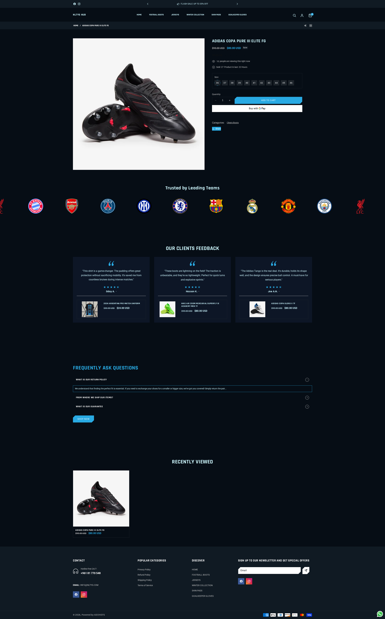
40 (247, 83)
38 (232, 83)
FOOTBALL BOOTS (201, 575)
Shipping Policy (145, 580)
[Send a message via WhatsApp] (379, 613)
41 (254, 83)
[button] (237, 4)
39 (239, 83)
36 (217, 83)
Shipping (217, 55)
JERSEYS (196, 580)
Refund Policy (144, 575)
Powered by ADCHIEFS (93, 615)
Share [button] (218, 128)
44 (276, 83)
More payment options (257, 116)
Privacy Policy (144, 569)
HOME (195, 569)
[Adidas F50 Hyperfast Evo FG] (305, 25)
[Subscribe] (306, 570)
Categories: (218, 122)
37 (224, 83)
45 (283, 83)
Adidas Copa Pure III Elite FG (89, 530)
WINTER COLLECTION (202, 585)
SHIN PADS (197, 591)
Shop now (83, 419)
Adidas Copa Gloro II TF (283, 303)
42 (261, 83)
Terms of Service (145, 585)
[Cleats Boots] (311, 25)
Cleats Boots (233, 122)
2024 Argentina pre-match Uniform (122, 303)
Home (75, 25)
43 (269, 83)
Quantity (216, 94)
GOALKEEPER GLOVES (203, 596)
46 (291, 83)
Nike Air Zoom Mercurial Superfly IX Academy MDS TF (200, 305)
